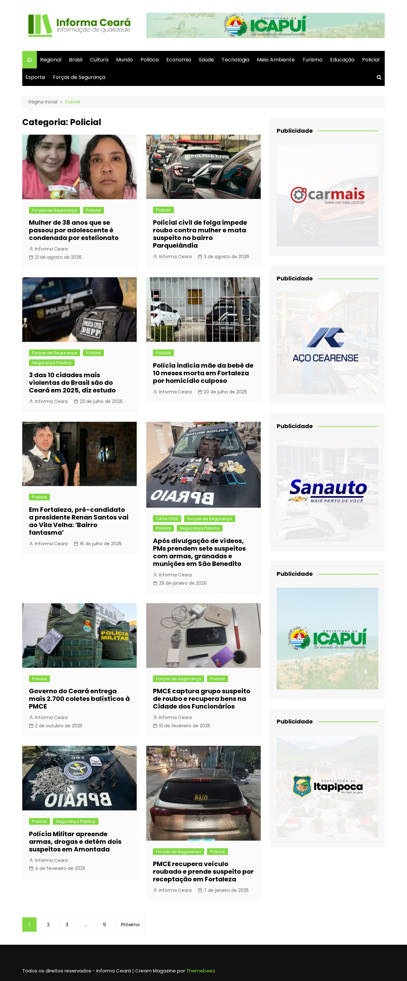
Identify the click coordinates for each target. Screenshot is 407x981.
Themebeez (200, 970)
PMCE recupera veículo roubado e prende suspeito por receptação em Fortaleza (203, 871)
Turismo (312, 59)
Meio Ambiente (276, 59)
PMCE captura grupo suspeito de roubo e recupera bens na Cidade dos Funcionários (201, 699)
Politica (150, 59)
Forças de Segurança (79, 77)
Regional (50, 59)
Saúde (206, 59)
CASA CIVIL (167, 519)
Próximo (130, 924)
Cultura (99, 59)
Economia (178, 59)
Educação (342, 59)
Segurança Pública (52, 363)
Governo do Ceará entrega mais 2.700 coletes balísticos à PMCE (79, 699)
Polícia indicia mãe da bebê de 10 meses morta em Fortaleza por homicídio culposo (203, 373)
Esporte (35, 77)
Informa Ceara (51, 249)
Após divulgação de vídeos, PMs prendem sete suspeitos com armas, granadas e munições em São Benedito (199, 552)
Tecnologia (235, 59)
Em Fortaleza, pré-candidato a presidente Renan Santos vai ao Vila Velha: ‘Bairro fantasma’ (78, 521)
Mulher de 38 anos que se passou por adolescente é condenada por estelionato (74, 230)
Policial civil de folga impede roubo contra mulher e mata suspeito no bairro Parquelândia (200, 234)
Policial (370, 59)
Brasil (75, 59)
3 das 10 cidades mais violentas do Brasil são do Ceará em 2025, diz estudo (72, 383)
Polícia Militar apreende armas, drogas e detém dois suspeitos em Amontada (75, 841)
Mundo (124, 59)
